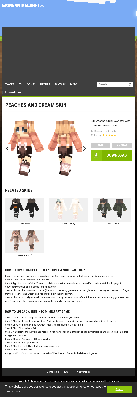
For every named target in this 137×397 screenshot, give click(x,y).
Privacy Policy (82, 371)
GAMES (31, 84)
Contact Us (53, 371)
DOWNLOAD (117, 155)
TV (20, 84)
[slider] (109, 135)
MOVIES (9, 84)
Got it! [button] (119, 389)
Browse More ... (14, 92)
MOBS (73, 84)
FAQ (66, 371)
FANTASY (60, 84)
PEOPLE (45, 84)
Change (122, 145)
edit (100, 145)
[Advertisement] (68, 54)
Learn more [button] (13, 391)
